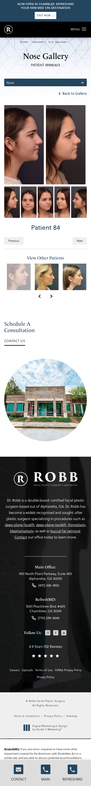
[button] (84, 29)
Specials (27, 670)
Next (80, 241)
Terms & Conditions (27, 716)
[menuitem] (47, 633)
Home (24, 41)
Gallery (38, 41)
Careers (15, 670)
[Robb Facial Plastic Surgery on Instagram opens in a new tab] (47, 633)
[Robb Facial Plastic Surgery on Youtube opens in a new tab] (63, 633)
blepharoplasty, (22, 531)
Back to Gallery (74, 93)
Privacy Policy (45, 677)
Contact (18, 779)
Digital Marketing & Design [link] (50, 727)
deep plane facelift (19, 524)
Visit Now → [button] (45, 15)
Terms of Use (44, 670)
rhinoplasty (76, 524)
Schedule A (19, 327)
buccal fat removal (65, 531)
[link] (45, 577)
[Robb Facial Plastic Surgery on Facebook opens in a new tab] (55, 633)
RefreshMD (72, 779)
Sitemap (71, 716)
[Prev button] (39, 296)
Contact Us (14, 340)
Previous (13, 241)
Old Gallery (57, 41)
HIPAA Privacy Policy (68, 670)
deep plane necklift (51, 524)
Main (45, 779)
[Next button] (51, 296)
